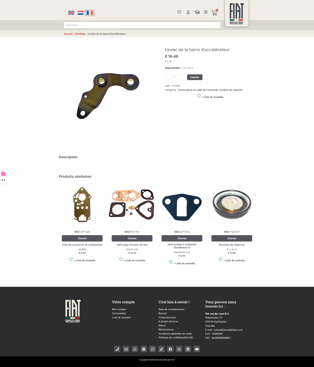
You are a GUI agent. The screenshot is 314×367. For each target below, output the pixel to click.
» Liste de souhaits (212, 97)
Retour (162, 325)
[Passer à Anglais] (71, 13)
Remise (163, 313)
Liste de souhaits (121, 317)
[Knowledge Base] (197, 12)
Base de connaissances (171, 309)
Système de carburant (231, 90)
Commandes (119, 313)
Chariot (194, 77)
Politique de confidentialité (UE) (176, 337)
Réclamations (166, 329)
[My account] (188, 12)
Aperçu (82, 224)
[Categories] (206, 12)
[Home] (237, 13)
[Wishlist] (179, 12)
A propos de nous (168, 321)
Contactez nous (167, 317)
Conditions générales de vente (175, 333)
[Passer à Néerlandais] (80, 13)
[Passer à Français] (89, 13)
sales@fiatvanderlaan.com (228, 329)
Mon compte (119, 309)
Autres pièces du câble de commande (198, 90)
